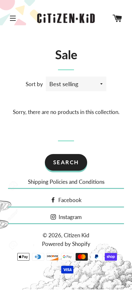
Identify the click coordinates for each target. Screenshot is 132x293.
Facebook (69, 200)
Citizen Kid (76, 235)
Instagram (69, 217)
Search (66, 162)
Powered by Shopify (66, 243)
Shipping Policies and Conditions (66, 181)
